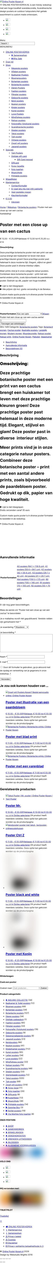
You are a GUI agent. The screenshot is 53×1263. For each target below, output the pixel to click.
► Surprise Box (13, 1107)
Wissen (45, 314)
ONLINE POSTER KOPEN (17, 52)
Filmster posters (18, 94)
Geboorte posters (19, 97)
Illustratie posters (30, 330)
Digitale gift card (19, 156)
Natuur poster (44, 333)
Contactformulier (19, 185)
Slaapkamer (46, 336)
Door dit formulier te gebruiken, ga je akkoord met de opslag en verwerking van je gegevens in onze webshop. (25, 670)
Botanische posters (20, 84)
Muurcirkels (16, 172)
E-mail (3, 662)
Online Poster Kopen (21, 336)
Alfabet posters (18, 71)
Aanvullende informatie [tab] (16, 345)
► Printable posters (15, 1104)
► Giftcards (11, 1094)
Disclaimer (12, 1243)
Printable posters (19, 176)
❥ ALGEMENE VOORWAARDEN (21, 1145)
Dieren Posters (18, 88)
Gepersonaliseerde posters (18, 1035)
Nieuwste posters (19, 68)
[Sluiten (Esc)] (9, 1258)
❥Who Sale (16, 58)
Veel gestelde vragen (21, 192)
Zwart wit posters (19, 143)
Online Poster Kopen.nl (12, 1251)
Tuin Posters (17, 153)
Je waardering (7, 627)
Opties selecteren (22, 717)
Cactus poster (13, 330)
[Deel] (7, 1258)
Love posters (12, 1058)
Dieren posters (12, 1016)
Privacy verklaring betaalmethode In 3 (25, 1246)
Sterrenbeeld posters (15, 1075)
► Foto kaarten (13, 1091)
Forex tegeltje (17, 166)
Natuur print (5, 336)
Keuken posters (18, 104)
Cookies (11, 1239)
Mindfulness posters (20, 117)
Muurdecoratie (30, 333)
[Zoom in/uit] (1, 1258)
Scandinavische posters (22, 127)
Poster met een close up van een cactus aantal (22, 317)
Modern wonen (14, 333)
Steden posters (18, 130)
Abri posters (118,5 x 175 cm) (31, 579)
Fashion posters (18, 91)
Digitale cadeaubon (15, 1019)
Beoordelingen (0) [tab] (14, 348)
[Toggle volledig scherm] (4, 1258)
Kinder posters (18, 107)
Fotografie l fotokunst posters (25, 123)
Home (3, 207)
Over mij (9, 62)
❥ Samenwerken (19, 55)
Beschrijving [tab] (11, 342)
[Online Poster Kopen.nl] (11, 1)
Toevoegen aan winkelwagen (12, 324)
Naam (3, 656)
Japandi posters (18, 146)
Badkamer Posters (19, 75)
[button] (6, 46)
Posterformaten (8, 314)
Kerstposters (11, 1042)
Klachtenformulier (19, 195)
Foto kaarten (17, 169)
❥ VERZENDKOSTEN (16, 1135)
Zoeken (44, 988)
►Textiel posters (13, 1110)
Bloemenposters (18, 78)
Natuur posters (18, 120)
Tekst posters (17, 133)
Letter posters (12, 1055)
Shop (8, 65)
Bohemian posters (19, 81)
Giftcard (15, 163)
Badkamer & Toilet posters (18, 1003)
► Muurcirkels (12, 1101)
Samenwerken (14, 1233)
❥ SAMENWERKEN (15, 1129)
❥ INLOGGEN (12, 1142)
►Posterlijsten (12, 1097)
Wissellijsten (11, 179)
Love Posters (17, 114)
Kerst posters (17, 101)
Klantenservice (12, 182)
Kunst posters (17, 110)
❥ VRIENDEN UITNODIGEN (19, 1139)
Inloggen (15, 202)
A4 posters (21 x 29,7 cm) (37, 576)
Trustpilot (4, 1216)
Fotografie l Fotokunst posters (20, 1029)
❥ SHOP (10, 1126)
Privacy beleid (14, 1236)
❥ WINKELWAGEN (14, 1132)
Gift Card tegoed (25, 159)
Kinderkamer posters (15, 1049)
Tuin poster (16, 136)
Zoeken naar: (6, 988)
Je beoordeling (8, 632)
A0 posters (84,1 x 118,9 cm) (30, 566)
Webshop (11, 207)
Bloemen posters (13, 1006)
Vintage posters (18, 140)
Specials (9, 150)
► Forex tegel (12, 1088)
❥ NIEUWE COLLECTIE (17, 1000)
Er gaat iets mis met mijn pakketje (27, 189)
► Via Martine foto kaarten (18, 1114)
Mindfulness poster (14, 1062)
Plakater (36, 336)
